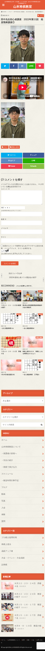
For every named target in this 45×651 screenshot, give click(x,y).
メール (4, 228)
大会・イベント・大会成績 (12, 558)
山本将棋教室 (22, 6)
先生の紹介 (8, 460)
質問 (3, 521)
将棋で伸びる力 (10, 467)
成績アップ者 (7, 551)
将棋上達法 (15, 147)
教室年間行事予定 (11, 480)
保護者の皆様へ (10, 453)
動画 (3, 494)
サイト (3, 237)
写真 (3, 501)
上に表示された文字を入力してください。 (17, 254)
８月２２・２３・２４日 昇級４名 (27, 584)
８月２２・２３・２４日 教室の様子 (27, 595)
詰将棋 (4, 564)
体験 (3, 514)
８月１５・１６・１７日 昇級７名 (27, 616)
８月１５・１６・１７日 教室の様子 (27, 605)
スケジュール (7, 474)
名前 (3, 219)
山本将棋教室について (11, 446)
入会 (3, 507)
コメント (5, 189)
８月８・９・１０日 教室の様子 (27, 627)
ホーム (4, 440)
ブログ (5, 147)
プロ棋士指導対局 (9, 537)
